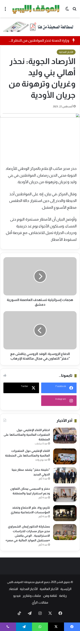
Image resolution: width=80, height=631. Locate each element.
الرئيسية (65, 589)
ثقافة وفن (50, 595)
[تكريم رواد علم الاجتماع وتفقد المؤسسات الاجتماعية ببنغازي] (65, 513)
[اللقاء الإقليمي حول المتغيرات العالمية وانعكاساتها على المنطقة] (65, 456)
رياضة (63, 595)
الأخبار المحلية (66, 52)
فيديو (16, 595)
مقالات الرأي (40, 602)
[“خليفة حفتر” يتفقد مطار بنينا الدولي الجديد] (65, 475)
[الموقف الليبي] (36, 8)
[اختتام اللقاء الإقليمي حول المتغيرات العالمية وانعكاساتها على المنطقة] (65, 436)
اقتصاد (13, 589)
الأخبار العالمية (49, 589)
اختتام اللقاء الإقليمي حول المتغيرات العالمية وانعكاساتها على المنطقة (27, 434)
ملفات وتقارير (32, 595)
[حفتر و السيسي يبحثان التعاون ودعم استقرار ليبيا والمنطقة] (65, 494)
